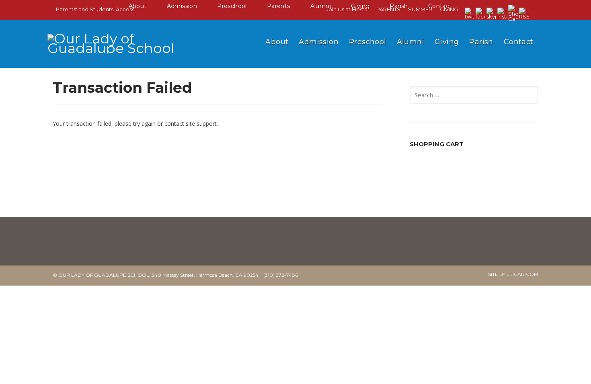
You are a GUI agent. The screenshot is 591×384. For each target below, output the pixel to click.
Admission (319, 41)
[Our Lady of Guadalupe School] (119, 55)
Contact (519, 41)
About (276, 41)
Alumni (410, 41)
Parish (481, 41)
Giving (447, 41)
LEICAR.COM (522, 274)
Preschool (367, 41)
